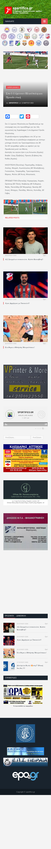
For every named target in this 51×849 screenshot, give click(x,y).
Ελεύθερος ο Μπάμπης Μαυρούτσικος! (20, 347)
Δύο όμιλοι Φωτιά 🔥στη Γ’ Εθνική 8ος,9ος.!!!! (30, 666)
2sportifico (13, 103)
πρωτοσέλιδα (19, 706)
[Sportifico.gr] (25, 9)
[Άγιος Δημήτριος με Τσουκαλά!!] (25, 285)
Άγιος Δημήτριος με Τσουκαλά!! (17, 303)
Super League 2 (13, 87)
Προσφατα (9, 616)
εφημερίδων (29, 706)
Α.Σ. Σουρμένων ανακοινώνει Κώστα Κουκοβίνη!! (24, 259)
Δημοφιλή (21, 616)
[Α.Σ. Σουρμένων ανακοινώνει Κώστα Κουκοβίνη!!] (25, 241)
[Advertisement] (25, 583)
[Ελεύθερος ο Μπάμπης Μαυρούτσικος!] (25, 329)
